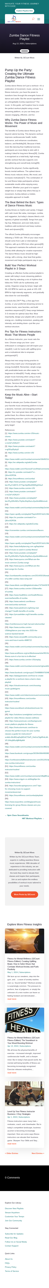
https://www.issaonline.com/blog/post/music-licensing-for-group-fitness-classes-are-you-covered (23, 805)
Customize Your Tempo (14, 1216)
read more (11, 999)
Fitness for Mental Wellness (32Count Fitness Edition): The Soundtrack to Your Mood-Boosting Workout (23, 1040)
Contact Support (11, 1246)
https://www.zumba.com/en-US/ (21, 453)
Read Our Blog (11, 1238)
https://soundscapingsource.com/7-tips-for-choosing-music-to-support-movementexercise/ (23, 789)
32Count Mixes (28, 58)
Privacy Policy (10, 1267)
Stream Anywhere (12, 1212)
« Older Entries (11, 1153)
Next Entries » (38, 1153)
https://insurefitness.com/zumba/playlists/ (26, 795)
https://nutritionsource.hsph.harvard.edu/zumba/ (25, 624)
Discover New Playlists (14, 1208)
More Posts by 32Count (24, 894)
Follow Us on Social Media (16, 1242)
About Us (9, 1259)
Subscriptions (30, 43)
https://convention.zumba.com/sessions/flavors (24, 530)
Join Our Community (13, 1221)
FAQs (7, 1263)
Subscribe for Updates (14, 1234)
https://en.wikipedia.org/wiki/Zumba (22, 462)
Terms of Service (12, 1271)
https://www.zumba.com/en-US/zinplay (25, 660)
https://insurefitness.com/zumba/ (21, 478)
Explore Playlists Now (24, 11)
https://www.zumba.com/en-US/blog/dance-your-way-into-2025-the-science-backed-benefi (21, 630)
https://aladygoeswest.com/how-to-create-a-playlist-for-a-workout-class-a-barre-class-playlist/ (24, 679)
